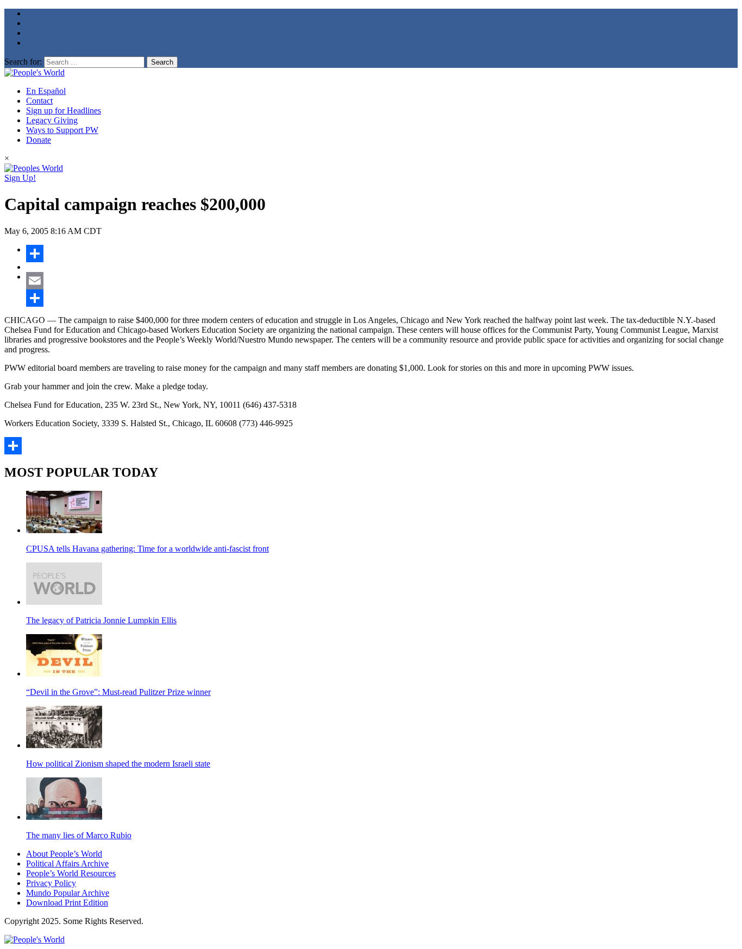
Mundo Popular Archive (67, 892)
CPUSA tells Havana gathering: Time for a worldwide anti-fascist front (147, 548)
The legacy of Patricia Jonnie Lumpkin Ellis (101, 620)
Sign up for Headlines (63, 110)
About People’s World (64, 853)
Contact (39, 100)
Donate (38, 139)
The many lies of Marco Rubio (78, 835)
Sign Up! (20, 177)
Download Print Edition (67, 902)
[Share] (382, 253)
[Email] (382, 280)
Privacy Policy (51, 883)
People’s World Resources (71, 873)
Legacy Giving (52, 120)
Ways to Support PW (62, 130)
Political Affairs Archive (67, 863)
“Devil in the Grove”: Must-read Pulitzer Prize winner (118, 692)
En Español (46, 91)
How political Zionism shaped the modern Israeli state (118, 763)
